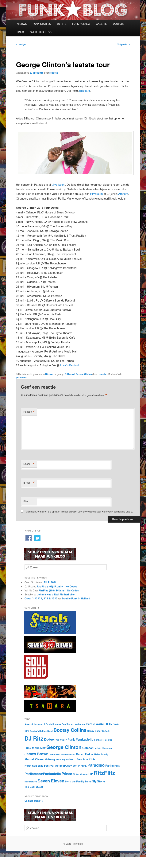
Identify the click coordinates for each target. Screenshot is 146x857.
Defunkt (106, 731)
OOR (75, 765)
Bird (27, 731)
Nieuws (49, 374)
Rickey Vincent (80, 774)
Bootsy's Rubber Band (41, 731)
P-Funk (82, 765)
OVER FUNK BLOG (41, 32)
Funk (71, 739)
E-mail (29, 483)
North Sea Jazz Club (82, 759)
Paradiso (96, 765)
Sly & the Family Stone (78, 781)
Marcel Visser (34, 759)
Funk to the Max (35, 748)
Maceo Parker (84, 754)
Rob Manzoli (31, 781)
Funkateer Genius (103, 739)
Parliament (112, 765)
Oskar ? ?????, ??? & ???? (41, 598)
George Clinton (84, 374)
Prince (67, 773)
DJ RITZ (61, 23)
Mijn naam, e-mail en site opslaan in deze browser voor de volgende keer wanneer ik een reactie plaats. (79, 511)
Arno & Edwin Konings (49, 724)
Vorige (21, 44)
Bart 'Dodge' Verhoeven (74, 724)
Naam (29, 464)
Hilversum (96, 194)
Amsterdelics (31, 724)
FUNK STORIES (42, 23)
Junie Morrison (67, 754)
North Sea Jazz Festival (39, 765)
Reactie (29, 412)
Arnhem (123, 194)
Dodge (49, 739)
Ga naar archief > (34, 800)
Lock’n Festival (69, 365)
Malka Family (101, 754)
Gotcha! (87, 748)
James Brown (36, 753)
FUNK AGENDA (81, 23)
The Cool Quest (34, 787)
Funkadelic (85, 739)
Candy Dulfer (94, 731)
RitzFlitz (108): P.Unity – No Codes (57, 586)
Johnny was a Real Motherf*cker (56, 594)
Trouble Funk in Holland (76, 598)
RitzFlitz (104, 773)
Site (25, 501)
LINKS (20, 32)
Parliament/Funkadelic (43, 773)
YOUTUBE (119, 23)
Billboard (84, 90)
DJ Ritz (34, 738)
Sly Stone (98, 781)
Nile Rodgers (62, 759)
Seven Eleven (51, 781)
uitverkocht (58, 184)
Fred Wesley (61, 739)
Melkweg (50, 759)
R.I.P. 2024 (50, 582)
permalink (21, 377)
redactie (53, 72)
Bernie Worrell (95, 724)
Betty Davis (112, 724)
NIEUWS (22, 23)
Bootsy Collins (69, 730)
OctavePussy (63, 765)
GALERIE (101, 23)
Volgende (123, 44)
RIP (90, 774)
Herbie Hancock (103, 748)
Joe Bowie (54, 754)
